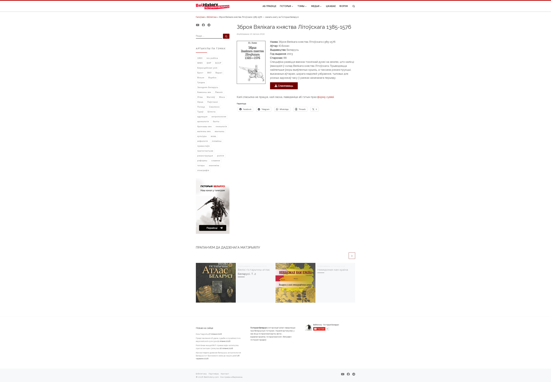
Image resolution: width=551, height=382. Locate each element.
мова (213, 136)
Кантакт (225, 374)
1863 (199, 58)
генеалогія (221, 126)
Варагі (219, 73)
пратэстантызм (205, 151)
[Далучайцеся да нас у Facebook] (203, 25)
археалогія (203, 121)
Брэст (200, 73)
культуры (202, 136)
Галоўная (200, 17)
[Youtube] (197, 25)
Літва (200, 97)
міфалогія (202, 141)
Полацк (201, 107)
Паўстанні (212, 102)
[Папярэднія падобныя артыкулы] (345, 255)
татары (201, 165)
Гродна (201, 82)
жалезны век (204, 131)
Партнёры (214, 374)
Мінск (222, 97)
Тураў (200, 112)
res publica (212, 58)
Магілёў (211, 97)
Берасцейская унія (207, 68)
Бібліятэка (212, 17)
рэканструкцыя (205, 156)
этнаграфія (203, 170)
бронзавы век (204, 126)
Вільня (200, 77)
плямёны (217, 141)
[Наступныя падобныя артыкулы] (352, 255)
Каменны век (204, 92)
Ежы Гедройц (202, 334)
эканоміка (214, 165)
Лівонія (219, 92)
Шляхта (211, 112)
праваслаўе (203, 146)
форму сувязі (325, 96)
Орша (200, 102)
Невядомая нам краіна (332, 269)
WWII (200, 63)
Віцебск (212, 77)
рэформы (202, 160)
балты (216, 121)
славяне (215, 160)
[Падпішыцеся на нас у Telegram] (208, 25)
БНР (209, 63)
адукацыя (202, 116)
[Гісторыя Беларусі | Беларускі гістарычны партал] (213, 6)
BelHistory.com (211, 377)
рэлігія (220, 156)
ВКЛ (209, 73)
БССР (218, 63)
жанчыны (219, 131)
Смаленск (214, 107)
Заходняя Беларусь (207, 87)
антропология (219, 116)
